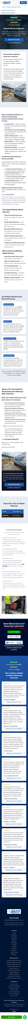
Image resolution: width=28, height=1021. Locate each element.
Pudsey (14, 946)
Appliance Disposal (14, 974)
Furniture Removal (14, 972)
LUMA (14, 1011)
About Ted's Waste (14, 986)
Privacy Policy (14, 990)
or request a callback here (14, 42)
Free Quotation (14, 984)
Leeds (14, 933)
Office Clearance (14, 968)
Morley (14, 941)
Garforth (14, 948)
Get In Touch (14, 995)
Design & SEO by (14, 1009)
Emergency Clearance (14, 976)
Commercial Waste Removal (14, 962)
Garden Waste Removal (14, 966)
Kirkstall (14, 944)
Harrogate (14, 937)
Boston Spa (14, 952)
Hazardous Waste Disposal (14, 978)
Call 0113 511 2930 (14, 39)
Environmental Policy (14, 992)
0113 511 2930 (14, 918)
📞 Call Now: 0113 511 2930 (8, 447)
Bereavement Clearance (14, 970)
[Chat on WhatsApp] (25, 1017)
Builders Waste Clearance (14, 964)
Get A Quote (11, 1017)
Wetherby (14, 950)
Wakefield (14, 935)
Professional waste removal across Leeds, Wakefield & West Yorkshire (14, 923)
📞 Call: (8, 194)
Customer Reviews (14, 988)
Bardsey (14, 954)
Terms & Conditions (14, 994)
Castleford (14, 939)
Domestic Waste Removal (14, 960)
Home (3, 7)
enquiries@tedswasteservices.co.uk (14, 920)
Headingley (14, 942)
